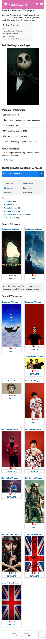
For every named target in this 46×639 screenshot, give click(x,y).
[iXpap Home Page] (15, 4)
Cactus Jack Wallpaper (10, 302)
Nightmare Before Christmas (15, 214)
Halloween (8, 204)
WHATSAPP (9, 183)
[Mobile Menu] (41, 4)
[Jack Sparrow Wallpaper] (34, 501)
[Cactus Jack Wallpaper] (11, 325)
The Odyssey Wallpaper (10, 229)
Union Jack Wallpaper (33, 534)
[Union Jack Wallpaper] (34, 554)
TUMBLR (8, 192)
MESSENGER (29, 183)
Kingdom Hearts (10, 211)
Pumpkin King (10, 218)
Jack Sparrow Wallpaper (33, 478)
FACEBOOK (28, 188)
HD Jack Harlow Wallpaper (34, 356)
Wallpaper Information (11, 33)
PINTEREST (28, 192)
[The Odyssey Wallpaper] (11, 252)
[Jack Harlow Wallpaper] (34, 400)
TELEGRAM (9, 188)
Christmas (8, 201)
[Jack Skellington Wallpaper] (23, 76)
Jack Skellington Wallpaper (13, 31)
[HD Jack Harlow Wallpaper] (34, 363)
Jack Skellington (9, 36)
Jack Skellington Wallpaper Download (17, 39)
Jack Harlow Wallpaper (33, 381)
